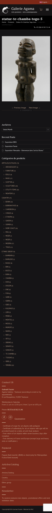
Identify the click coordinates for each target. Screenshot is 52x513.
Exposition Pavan (11, 146)
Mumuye (9, 327)
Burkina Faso (11, 205)
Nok (7, 335)
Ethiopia (9, 217)
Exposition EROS (11, 142)
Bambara (9, 255)
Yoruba (8, 365)
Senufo (8, 346)
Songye (9, 350)
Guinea (8, 224)
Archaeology (11, 167)
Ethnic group (7, 252)
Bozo (8, 271)
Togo (8, 247)
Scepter (9, 182)
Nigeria (8, 243)
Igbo (7, 305)
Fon (7, 293)
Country (5, 198)
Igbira (8, 301)
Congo (8, 213)
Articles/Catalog (9, 163)
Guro (8, 297)
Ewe (7, 289)
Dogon (8, 286)
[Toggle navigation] (47, 9)
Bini (7, 267)
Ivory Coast (10, 228)
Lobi (7, 312)
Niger (8, 236)
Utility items (11, 190)
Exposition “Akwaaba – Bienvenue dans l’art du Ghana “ (24, 150)
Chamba (9, 278)
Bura (7, 274)
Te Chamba (10, 354)
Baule (8, 263)
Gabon (8, 221)
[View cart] (41, 9)
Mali (7, 232)
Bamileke (9, 259)
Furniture (10, 171)
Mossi (8, 324)
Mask (8, 178)
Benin (8, 202)
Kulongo (9, 308)
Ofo (7, 339)
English (45, 2)
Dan (7, 282)
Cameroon (10, 209)
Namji (8, 331)
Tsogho (9, 358)
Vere (7, 361)
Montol (9, 320)
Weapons (9, 193)
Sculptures (10, 186)
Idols (8, 174)
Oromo (8, 342)
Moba (8, 316)
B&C (32, 509)
